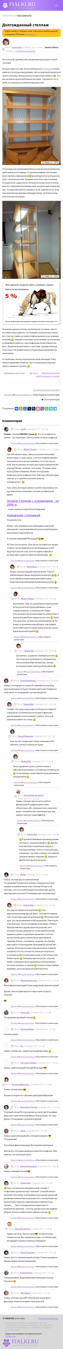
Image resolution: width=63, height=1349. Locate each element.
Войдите (8, 395)
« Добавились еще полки (14, 373)
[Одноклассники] (21, 409)
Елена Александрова (34, 795)
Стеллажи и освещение (25, 51)
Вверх (31, 373)
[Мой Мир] (25, 409)
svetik (23, 429)
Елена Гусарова (27, 1253)
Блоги (13, 15)
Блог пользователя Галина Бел (46, 390)
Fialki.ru (35, 1325)
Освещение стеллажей (23, 515)
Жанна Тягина (30, 449)
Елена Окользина (28, 1166)
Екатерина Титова (28, 1107)
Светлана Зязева (28, 1063)
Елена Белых (26, 1273)
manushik (25, 1013)
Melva (23, 875)
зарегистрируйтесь (24, 395)
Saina (22, 1131)
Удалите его (10, 1336)
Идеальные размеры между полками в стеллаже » (48, 376)
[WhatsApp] (46, 409)
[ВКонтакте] (16, 409)
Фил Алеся (25, 1293)
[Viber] (42, 409)
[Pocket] (38, 409)
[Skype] (51, 409)
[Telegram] (55, 409)
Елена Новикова (28, 681)
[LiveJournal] (33, 409)
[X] (29, 409)
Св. (21, 1046)
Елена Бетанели (22, 1229)
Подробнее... (30, 34)
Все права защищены (48, 1318)
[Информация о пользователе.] (5, 42)
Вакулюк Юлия (27, 1029)
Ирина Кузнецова (28, 981)
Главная (5, 15)
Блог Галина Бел (24, 15)
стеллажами (47, 69)
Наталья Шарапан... (21, 1085)
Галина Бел (17, 47)
